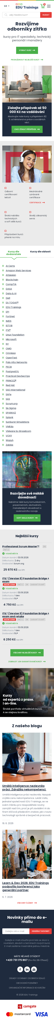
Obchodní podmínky (27, 983)
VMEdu (9, 426)
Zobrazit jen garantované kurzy (25, 661)
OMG (9, 348)
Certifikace (35, 202)
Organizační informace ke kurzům (27, 987)
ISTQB (9, 325)
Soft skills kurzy (25, 518)
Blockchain (12, 279)
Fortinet (10, 316)
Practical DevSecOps (18, 376)
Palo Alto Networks (16, 362)
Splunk (9, 417)
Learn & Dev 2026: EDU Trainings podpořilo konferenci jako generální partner (25, 886)
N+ (7, 344)
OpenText (11, 357)
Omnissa (11, 353)
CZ (5, 6)
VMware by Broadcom (18, 431)
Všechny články (25, 903)
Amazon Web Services (18, 270)
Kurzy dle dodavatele (13, 253)
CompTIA (11, 284)
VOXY (9, 435)
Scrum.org (11, 403)
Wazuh (9, 440)
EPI (7, 311)
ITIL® (8, 330)
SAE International (15, 389)
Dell (8, 298)
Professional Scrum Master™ (20, 546)
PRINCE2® (11, 380)
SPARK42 (11, 412)
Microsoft (11, 339)
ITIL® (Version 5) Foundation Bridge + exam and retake (25, 615)
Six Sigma (11, 408)
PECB (9, 367)
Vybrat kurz (25, 50)
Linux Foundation (15, 334)
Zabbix (9, 445)
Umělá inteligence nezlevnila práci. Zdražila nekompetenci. (24, 787)
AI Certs (10, 266)
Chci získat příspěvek (25, 129)
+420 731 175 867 (17, 960)
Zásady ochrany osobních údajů (27, 978)
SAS (8, 399)
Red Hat (10, 385)
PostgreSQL (12, 371)
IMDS (8, 321)
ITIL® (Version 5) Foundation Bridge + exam (25, 580)
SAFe (8, 394)
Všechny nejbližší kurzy (25, 652)
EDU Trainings (13, 307)
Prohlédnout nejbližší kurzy (25, 60)
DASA (9, 289)
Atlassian (11, 275)
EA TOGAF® (12, 302)
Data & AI (11, 293)
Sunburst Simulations (17, 422)
